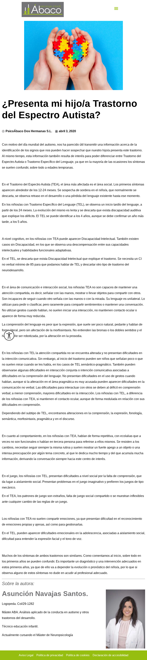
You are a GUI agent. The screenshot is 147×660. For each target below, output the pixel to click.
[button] (116, 8)
